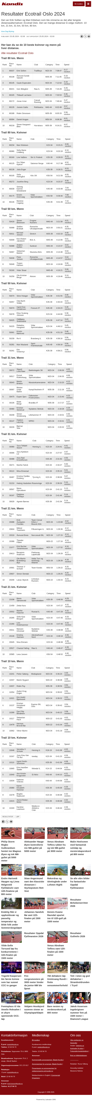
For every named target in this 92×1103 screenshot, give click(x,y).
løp (17, 817)
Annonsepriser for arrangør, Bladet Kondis (47, 1064)
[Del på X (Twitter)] (85, 36)
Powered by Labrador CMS (46, 1099)
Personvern (74, 1059)
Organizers (36, 1078)
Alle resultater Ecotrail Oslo (17, 53)
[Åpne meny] (88, 4)
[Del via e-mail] (89, 36)
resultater (7, 817)
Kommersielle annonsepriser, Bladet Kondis (47, 1060)
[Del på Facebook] (81, 36)
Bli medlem (79, 4)
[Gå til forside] (12, 4)
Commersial (55, 1075)
